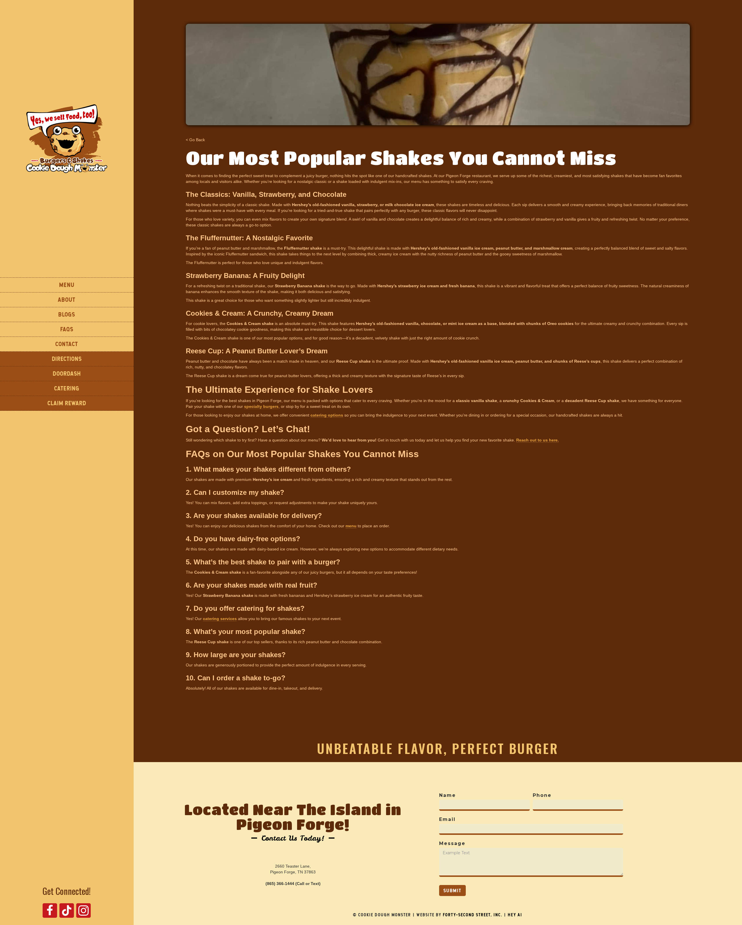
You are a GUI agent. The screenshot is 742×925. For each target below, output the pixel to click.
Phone (542, 795)
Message (452, 843)
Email (447, 819)
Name (447, 795)
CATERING (66, 388)
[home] (66, 138)
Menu (66, 284)
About (66, 299)
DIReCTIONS (67, 358)
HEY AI (515, 914)
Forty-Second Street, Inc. (472, 914)
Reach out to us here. (537, 440)
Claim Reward (67, 403)
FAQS (66, 329)
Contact (66, 344)
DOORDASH (67, 373)
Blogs (66, 314)
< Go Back (195, 139)
